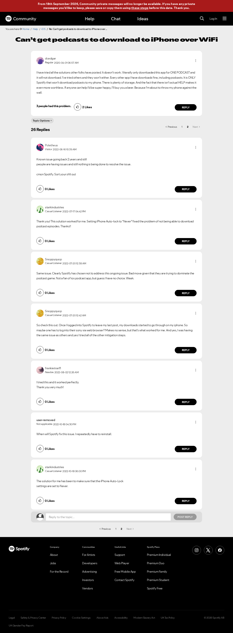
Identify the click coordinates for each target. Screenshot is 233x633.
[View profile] (40, 60)
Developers (89, 563)
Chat (116, 19)
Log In (213, 19)
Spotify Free (155, 588)
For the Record (59, 572)
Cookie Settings (81, 617)
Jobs (53, 563)
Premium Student (158, 580)
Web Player (121, 563)
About (54, 555)
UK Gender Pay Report (21, 625)
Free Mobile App (125, 572)
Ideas (142, 19)
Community (24, 19)
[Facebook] (220, 550)
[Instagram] (196, 550)
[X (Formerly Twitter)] (208, 550)
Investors (88, 580)
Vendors (87, 588)
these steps (139, 8)
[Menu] (225, 18)
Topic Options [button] (41, 120)
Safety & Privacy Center (33, 617)
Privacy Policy (59, 617)
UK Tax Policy (168, 617)
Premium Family (157, 572)
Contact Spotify (124, 580)
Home (25, 29)
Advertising (89, 572)
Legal (12, 617)
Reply (186, 107)
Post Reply (185, 517)
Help (89, 19)
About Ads (102, 617)
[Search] (202, 18)
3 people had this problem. (53, 106)
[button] (195, 60)
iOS (44, 29)
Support (119, 555)
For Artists (88, 555)
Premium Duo (155, 563)
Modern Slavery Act (144, 617)
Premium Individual (159, 555)
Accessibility (121, 617)
